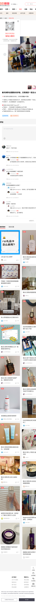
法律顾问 (26, 587)
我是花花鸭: (12, 187)
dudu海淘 (8, 201)
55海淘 (5, 4)
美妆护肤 (6, 115)
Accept (26, 599)
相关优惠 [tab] (11, 227)
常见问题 (26, 579)
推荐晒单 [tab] (2, 227)
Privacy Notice (22, 596)
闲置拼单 (31, 13)
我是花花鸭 (8, 183)
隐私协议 (14, 582)
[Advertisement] (18, 271)
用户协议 (14, 584)
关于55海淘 (15, 579)
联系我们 (26, 582)
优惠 (6, 9)
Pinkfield (8, 155)
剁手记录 (22, 13)
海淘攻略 (14, 13)
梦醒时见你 (8, 146)
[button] (14, 4)
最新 (7, 13)
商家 (13, 9)
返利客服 (26, 584)
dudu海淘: (12, 206)
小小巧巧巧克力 (9, 169)
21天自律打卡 (15, 115)
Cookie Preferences (9, 599)
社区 (1, 13)
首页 (1, 18)
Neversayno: (13, 159)
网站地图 (14, 587)
